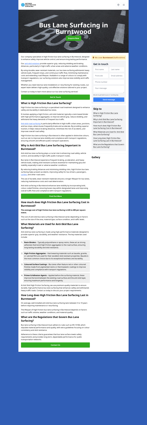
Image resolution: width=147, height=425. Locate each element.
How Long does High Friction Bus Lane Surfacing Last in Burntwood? (107, 139)
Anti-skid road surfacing (31, 123)
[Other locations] (118, 5)
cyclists (24, 174)
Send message (109, 100)
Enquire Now (73, 38)
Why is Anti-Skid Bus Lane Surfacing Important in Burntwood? (107, 120)
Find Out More (55, 196)
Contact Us (55, 345)
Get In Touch (55, 97)
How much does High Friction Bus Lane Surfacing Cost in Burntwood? (107, 126)
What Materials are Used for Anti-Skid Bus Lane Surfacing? (108, 133)
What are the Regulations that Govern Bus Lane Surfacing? (108, 145)
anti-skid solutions (32, 63)
